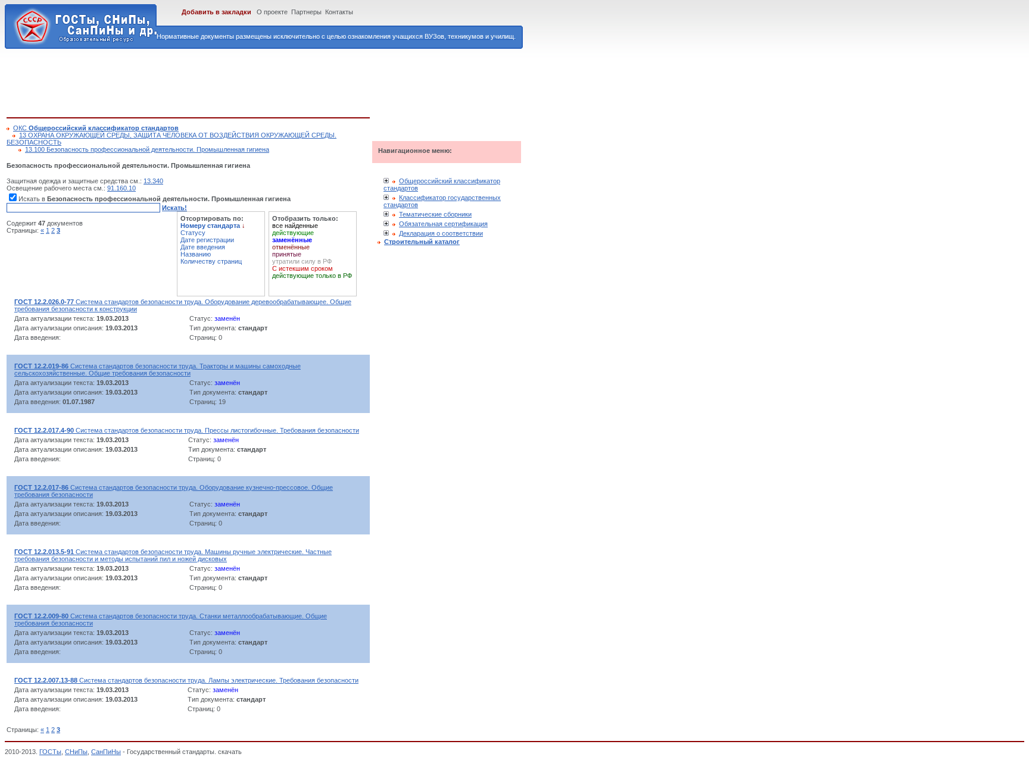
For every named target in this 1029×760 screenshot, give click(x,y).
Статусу (192, 232)
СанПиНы (106, 751)
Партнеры (306, 11)
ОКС (96, 128)
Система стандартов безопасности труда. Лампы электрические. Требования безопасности (186, 680)
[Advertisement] (223, 81)
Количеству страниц (211, 261)
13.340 (153, 180)
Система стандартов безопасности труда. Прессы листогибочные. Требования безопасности (186, 430)
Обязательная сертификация (443, 223)
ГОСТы (50, 751)
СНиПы (76, 751)
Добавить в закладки (216, 11)
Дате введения (202, 247)
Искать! (174, 207)
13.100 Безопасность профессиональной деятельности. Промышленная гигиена (147, 149)
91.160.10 (121, 188)
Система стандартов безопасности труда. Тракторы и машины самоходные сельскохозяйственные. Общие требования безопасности (157, 369)
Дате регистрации (207, 239)
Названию (195, 254)
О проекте (272, 11)
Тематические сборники (435, 214)
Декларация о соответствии (441, 233)
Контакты (339, 11)
